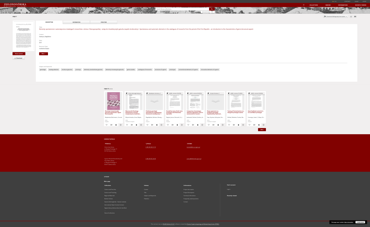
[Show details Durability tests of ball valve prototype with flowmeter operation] (181, 125)
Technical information (190, 195)
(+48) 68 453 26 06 (151, 158)
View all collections (109, 213)
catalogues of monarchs (145, 69)
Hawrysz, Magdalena (45, 36)
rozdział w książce (44, 48)
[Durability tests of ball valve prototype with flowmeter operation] (174, 101)
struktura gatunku (67, 69)
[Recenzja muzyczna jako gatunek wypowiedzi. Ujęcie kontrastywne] (113, 101)
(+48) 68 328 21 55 (151, 147)
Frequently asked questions (191, 199)
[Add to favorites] (351, 16)
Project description (189, 189)
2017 (40, 42)
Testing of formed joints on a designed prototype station (235, 111)
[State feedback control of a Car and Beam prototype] (256, 101)
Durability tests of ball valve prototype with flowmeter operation (174, 112)
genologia (43, 69)
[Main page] (303, 5)
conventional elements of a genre (188, 69)
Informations (343, 5)
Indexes (328, 5)
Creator (146, 189)
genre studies (131, 69)
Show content (19, 53)
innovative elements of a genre (210, 69)
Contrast (347, 1)
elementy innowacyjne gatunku (115, 69)
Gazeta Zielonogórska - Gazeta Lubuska (115, 202)
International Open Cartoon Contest (114, 205)
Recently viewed (360, 5)
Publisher (146, 199)
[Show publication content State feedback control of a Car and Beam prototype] (258, 125)
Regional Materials (109, 195)
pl (336, 1)
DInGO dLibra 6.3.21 (169, 224)
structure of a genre (160, 69)
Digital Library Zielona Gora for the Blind (115, 208)
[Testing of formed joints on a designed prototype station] (236, 101)
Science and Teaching (110, 192)
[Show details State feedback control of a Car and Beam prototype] (263, 125)
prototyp (78, 69)
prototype (172, 69)
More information (348, 222)
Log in (228, 189)
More (262, 129)
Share (356, 1)
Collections (313, 5)
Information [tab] (76, 22)
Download (19, 58)
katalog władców (53, 69)
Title (145, 192)
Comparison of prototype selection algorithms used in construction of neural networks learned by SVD (195, 112)
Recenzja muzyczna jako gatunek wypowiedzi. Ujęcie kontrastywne (113, 112)
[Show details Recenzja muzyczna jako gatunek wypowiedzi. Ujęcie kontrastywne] (120, 125)
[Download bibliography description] (111, 125)
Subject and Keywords (150, 195)
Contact (186, 202)
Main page (107, 181)
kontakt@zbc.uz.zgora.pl (193, 147)
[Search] (212, 9)
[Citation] (355, 16)
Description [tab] (49, 22)
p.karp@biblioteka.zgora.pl (194, 158)
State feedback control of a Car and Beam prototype (255, 111)
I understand (360, 222)
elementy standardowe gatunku (93, 69)
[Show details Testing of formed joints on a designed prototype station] (243, 125)
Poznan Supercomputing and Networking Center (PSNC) (203, 224)
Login (364, 1)
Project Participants (189, 192)
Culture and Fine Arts (110, 189)
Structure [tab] (104, 22)
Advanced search (206, 12)
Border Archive (108, 199)
